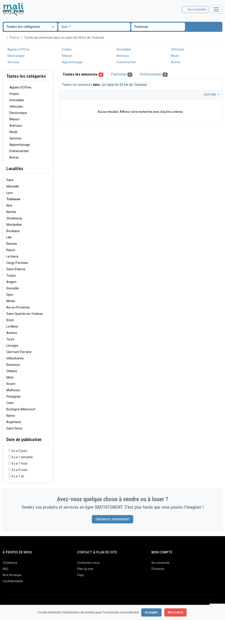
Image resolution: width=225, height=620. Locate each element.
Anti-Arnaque (12, 575)
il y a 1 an (18, 476)
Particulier (121, 74)
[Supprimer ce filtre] (48, 168)
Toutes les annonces (82, 74)
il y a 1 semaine (22, 457)
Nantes (11, 212)
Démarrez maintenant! (112, 519)
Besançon (13, 364)
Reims (10, 250)
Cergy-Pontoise (17, 263)
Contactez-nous (88, 562)
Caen (10, 403)
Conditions (10, 562)
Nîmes (10, 301)
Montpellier (14, 224)
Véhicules (177, 49)
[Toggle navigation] (216, 9)
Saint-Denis (14, 428)
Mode (174, 56)
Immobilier (123, 49)
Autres (175, 62)
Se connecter (160, 562)
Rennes (11, 243)
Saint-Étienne (15, 269)
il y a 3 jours (19, 450)
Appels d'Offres (18, 49)
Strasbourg (14, 218)
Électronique (16, 56)
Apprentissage (71, 62)
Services (13, 62)
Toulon (11, 275)
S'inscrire (157, 569)
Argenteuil (13, 422)
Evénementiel (126, 62)
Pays (80, 575)
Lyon (9, 193)
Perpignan (13, 396)
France (14, 37)
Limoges (12, 345)
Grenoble (12, 288)
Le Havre (12, 256)
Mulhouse (13, 390)
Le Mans (12, 326)
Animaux (122, 56)
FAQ (5, 569)
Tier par (210, 94)
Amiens (11, 333)
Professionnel (153, 74)
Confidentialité (13, 581)
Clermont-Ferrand (18, 352)
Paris (9, 180)
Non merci (175, 612)
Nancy (10, 415)
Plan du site (85, 569)
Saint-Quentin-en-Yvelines (24, 313)
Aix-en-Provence (18, 307)
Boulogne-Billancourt (20, 409)
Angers (11, 282)
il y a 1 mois (19, 463)
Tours (10, 339)
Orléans (11, 371)
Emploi (66, 49)
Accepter (151, 612)
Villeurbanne (15, 358)
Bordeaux (13, 231)
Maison (66, 56)
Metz (10, 377)
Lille (9, 237)
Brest (10, 320)
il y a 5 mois (19, 470)
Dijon (9, 294)
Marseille (12, 186)
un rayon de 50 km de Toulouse (125, 85)
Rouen (10, 384)
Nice (9, 205)
